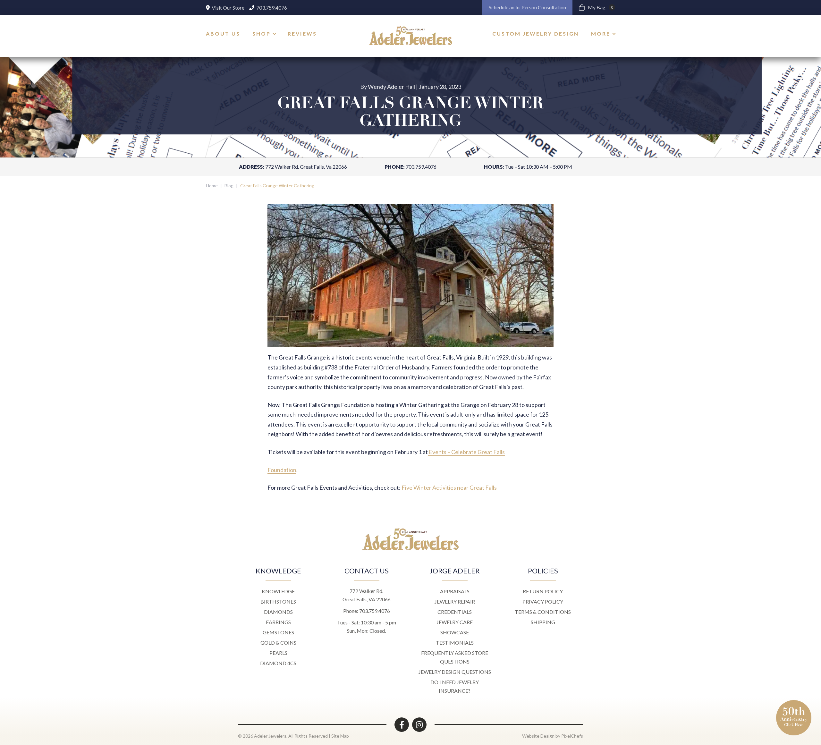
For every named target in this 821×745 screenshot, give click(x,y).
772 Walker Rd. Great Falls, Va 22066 (306, 167)
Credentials (454, 612)
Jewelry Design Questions (455, 672)
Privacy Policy (542, 601)
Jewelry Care (454, 622)
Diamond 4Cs (278, 663)
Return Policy (543, 591)
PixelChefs (572, 736)
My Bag (600, 7)
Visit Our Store (227, 7)
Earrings (278, 622)
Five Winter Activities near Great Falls (449, 487)
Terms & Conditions (543, 612)
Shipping (543, 622)
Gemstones (278, 632)
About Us (223, 33)
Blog (228, 185)
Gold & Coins (278, 642)
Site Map (340, 736)
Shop (261, 33)
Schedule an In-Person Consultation (527, 7)
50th (793, 716)
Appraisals (455, 591)
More (600, 33)
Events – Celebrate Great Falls (466, 451)
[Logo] (410, 35)
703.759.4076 (271, 7)
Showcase (454, 632)
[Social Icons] (401, 724)
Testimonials (455, 642)
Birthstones (278, 601)
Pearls (278, 653)
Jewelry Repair (455, 601)
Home (212, 185)
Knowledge (278, 591)
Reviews (302, 33)
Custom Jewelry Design (535, 33)
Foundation (281, 469)
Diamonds (278, 612)
